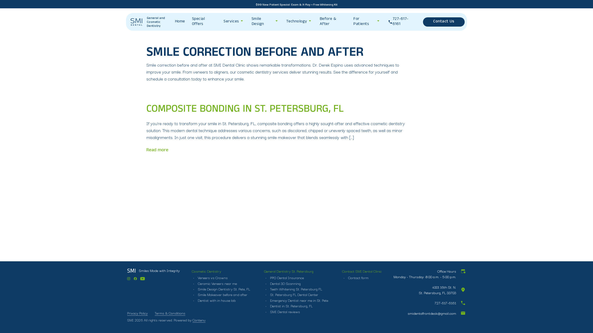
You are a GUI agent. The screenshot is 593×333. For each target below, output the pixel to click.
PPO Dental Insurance (286, 277)
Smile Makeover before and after (222, 294)
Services (231, 21)
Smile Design (258, 22)
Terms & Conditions (170, 313)
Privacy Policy (137, 313)
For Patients (361, 22)
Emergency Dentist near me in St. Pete (298, 300)
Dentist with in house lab (216, 300)
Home (180, 21)
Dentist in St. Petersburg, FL (291, 305)
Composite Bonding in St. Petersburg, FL (245, 110)
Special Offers (198, 22)
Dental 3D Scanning (285, 283)
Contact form (358, 277)
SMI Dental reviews (284, 311)
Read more (157, 150)
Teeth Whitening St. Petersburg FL (295, 289)
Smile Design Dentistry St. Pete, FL (223, 289)
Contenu (198, 320)
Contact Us (443, 21)
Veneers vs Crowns (212, 277)
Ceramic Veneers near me (217, 283)
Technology (296, 21)
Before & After (328, 22)
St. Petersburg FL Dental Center (293, 294)
